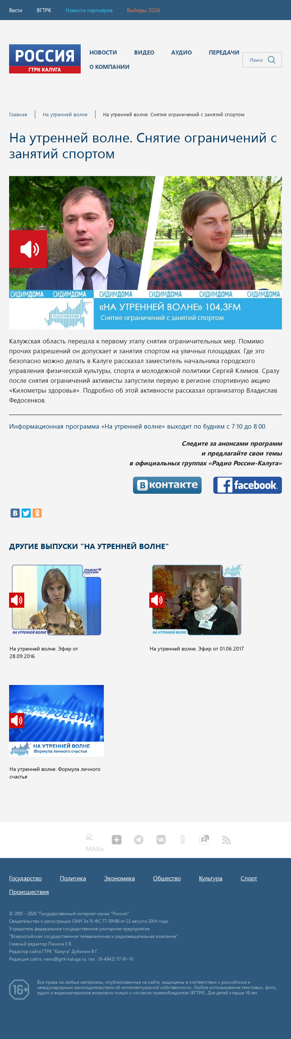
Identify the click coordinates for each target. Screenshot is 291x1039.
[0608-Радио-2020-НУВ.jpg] (145, 255)
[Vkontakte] (160, 840)
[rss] (226, 840)
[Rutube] (204, 840)
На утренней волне (65, 114)
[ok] (182, 840)
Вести (15, 10)
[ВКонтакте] (15, 513)
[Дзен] (116, 840)
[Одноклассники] (37, 513)
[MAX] (94, 840)
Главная (18, 114)
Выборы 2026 (143, 10)
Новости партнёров (89, 10)
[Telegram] (138, 840)
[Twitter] (26, 513)
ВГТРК (44, 10)
